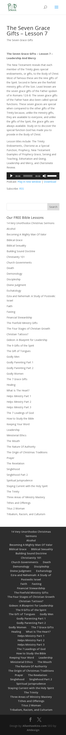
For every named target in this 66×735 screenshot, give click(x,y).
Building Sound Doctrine (21, 251)
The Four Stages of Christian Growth (28, 328)
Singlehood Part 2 (17, 474)
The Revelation (15, 463)
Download (50, 181)
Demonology (14, 273)
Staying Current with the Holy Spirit (27, 486)
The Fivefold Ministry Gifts (22, 323)
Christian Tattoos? (17, 334)
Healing (11, 384)
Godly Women (15, 373)
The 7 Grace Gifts (17, 379)
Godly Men (13, 356)
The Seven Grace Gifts (20, 40)
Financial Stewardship (19, 317)
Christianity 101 (16, 257)
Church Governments (19, 262)
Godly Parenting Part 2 (20, 368)
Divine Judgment (16, 285)
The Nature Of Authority (21, 446)
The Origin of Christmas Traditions (27, 452)
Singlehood (13, 469)
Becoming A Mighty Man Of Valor (26, 234)
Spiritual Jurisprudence (20, 480)
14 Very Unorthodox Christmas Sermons (30, 223)
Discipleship (14, 279)
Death (10, 268)
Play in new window (29, 181)
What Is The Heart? (18, 390)
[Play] (11, 176)
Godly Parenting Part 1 (20, 362)
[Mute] (44, 176)
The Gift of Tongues (19, 351)
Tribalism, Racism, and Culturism (26, 514)
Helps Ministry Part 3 (19, 407)
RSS (21, 188)
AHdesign (33, 730)
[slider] (52, 175)
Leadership (13, 430)
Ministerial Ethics (16, 435)
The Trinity (13, 491)
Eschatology (14, 290)
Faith (9, 306)
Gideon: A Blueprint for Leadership (27, 340)
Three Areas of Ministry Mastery (26, 497)
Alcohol (11, 228)
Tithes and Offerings (19, 503)
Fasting (11, 311)
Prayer (10, 458)
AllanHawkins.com (35, 726)
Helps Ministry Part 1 (19, 396)
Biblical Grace (15, 240)
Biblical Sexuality (16, 245)
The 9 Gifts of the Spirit (20, 345)
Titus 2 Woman (16, 508)
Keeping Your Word (18, 424)
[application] (33, 176)
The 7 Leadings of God (20, 413)
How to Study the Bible (20, 418)
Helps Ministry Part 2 (19, 401)
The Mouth (13, 441)
